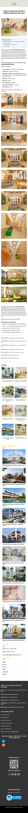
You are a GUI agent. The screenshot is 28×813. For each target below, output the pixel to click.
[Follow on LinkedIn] (15, 774)
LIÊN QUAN (7, 46)
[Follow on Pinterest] (12, 774)
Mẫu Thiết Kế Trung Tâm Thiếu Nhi (15, 352)
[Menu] (2, 3)
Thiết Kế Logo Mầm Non (13, 358)
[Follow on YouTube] (18, 774)
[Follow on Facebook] (9, 774)
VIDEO (4, 669)
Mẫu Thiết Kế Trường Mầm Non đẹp (15, 338)
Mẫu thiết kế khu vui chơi (13, 355)
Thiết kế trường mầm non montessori (12, 62)
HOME (4, 662)
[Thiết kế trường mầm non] (14, 102)
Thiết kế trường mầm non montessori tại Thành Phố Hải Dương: (13, 42)
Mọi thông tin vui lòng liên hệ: (11, 44)
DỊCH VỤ (4, 664)
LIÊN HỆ (4, 674)
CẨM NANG (5, 672)
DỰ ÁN (4, 667)
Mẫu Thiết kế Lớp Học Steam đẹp (15, 349)
